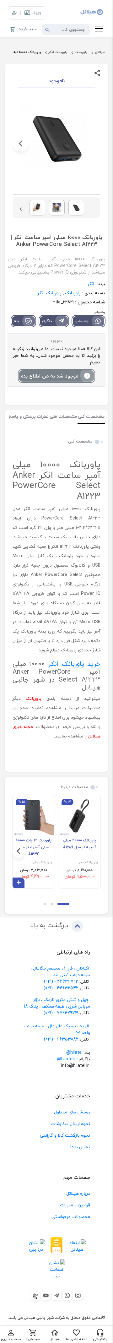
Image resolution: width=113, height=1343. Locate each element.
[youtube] (46, 1295)
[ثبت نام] (14, 13)
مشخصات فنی (63, 416)
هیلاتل (100, 52)
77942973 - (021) (61, 1013)
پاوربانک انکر (58, 52)
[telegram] (56, 1295)
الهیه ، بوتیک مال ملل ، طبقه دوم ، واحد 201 (57, 1029)
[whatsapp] (67, 1295)
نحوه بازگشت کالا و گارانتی (65, 1135)
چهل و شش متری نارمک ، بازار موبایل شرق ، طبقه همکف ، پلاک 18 (57, 1003)
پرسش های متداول (72, 1112)
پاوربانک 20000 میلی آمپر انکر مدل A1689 (79, 844)
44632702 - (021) (61, 981)
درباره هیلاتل (78, 1193)
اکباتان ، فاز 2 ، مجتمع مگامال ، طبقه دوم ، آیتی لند (60, 971)
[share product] (97, 72)
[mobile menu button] (99, 29)
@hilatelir (66, 1059)
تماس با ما (80, 1147)
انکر (91, 284)
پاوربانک (81, 52)
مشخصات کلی (91, 416)
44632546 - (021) (61, 988)
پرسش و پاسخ (22, 416)
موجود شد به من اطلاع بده (49, 376)
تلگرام (47, 321)
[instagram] (78, 1295)
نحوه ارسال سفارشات (70, 1124)
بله (16, 321)
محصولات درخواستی (70, 1217)
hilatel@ (74, 1052)
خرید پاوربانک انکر (74, 663)
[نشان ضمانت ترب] (56, 1269)
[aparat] (35, 1296)
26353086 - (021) (61, 1039)
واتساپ (82, 321)
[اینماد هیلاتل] (77, 1245)
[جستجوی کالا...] (47, 29)
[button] (92, 143)
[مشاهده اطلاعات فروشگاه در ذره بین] (36, 1245)
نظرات (43, 416)
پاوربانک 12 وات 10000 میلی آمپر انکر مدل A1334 (33, 847)
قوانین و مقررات (75, 1205)
